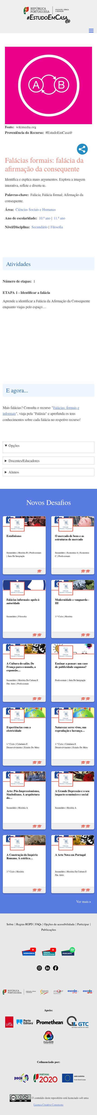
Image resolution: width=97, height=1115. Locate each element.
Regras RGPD (24, 924)
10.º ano (45, 218)
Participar (83, 924)
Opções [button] (14, 445)
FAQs (38, 924)
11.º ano (59, 218)
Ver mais (82, 901)
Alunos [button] (14, 472)
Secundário (40, 226)
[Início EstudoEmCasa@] (46, 9)
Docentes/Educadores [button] (24, 460)
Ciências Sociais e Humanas (36, 209)
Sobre (10, 924)
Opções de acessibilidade (59, 924)
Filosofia (57, 226)
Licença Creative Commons (48, 1104)
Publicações (48, 930)
